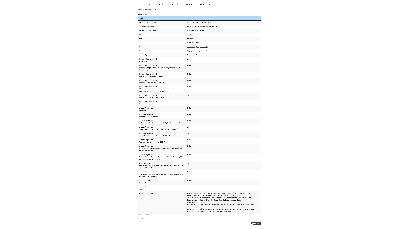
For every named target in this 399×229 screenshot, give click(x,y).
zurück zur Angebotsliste (147, 219)
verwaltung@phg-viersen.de (197, 47)
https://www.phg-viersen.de (197, 51)
